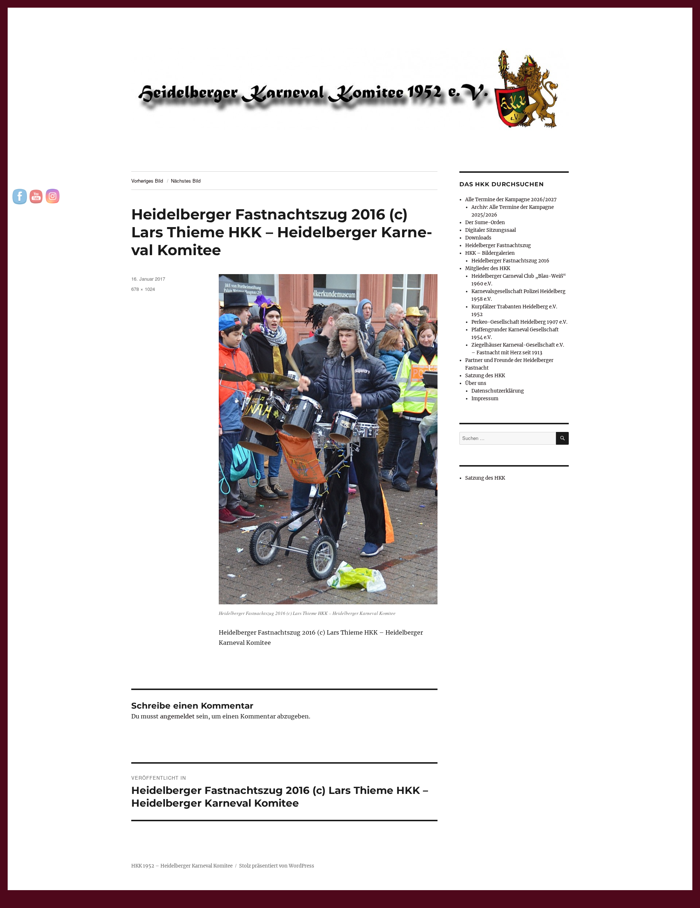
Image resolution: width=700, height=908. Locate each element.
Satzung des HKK (485, 376)
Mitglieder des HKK (487, 268)
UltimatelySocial (409, 903)
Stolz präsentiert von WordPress (276, 866)
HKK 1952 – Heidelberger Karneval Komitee (182, 866)
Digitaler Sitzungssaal (490, 230)
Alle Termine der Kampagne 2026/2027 (511, 199)
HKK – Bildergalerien (490, 253)
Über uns (475, 383)
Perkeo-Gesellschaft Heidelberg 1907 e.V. (519, 322)
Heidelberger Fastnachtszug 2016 (510, 261)
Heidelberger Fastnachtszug (498, 245)
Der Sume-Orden (485, 222)
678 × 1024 (143, 288)
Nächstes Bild (186, 180)
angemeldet (177, 716)
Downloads (478, 238)
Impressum (484, 398)
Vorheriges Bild (147, 180)
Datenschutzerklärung (497, 391)
